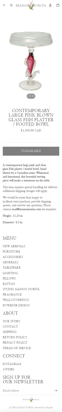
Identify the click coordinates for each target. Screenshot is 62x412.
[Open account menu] (50, 5)
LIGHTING (10, 273)
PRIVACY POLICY (15, 342)
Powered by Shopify (44, 407)
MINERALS (10, 262)
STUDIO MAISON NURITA (21, 289)
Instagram (12, 364)
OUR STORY (11, 321)
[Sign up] (55, 390)
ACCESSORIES (13, 257)
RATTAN (9, 284)
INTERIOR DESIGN (16, 305)
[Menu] (4, 5)
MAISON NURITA (25, 407)
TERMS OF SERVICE (17, 348)
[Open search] (11, 5)
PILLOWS (9, 278)
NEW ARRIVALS (14, 246)
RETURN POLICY (15, 337)
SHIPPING (10, 332)
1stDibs (8, 369)
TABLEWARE (12, 267)
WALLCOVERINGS (16, 300)
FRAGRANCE (12, 294)
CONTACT (10, 326)
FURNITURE (11, 251)
